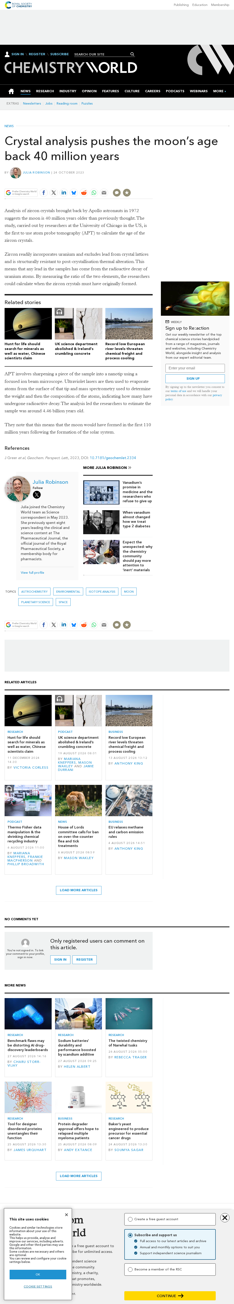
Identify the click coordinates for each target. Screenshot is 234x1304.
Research (15, 732)
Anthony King (128, 763)
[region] (38, 1254)
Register (37, 54)
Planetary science (35, 602)
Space (63, 602)
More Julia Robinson (105, 467)
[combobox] (103, 54)
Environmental (68, 591)
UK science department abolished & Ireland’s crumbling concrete (76, 349)
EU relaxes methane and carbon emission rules (126, 832)
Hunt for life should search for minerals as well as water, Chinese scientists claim (25, 351)
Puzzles (87, 103)
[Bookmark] (127, 193)
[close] (152, 182)
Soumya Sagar (129, 1150)
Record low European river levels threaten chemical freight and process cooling (125, 351)
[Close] (66, 1215)
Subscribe (59, 54)
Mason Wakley (79, 858)
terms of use (178, 391)
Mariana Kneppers (69, 761)
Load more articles (79, 890)
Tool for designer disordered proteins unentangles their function (25, 1131)
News (9, 126)
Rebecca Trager (130, 1057)
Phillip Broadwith (26, 864)
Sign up (193, 379)
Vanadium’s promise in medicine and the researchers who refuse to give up (138, 491)
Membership (220, 5)
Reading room (67, 103)
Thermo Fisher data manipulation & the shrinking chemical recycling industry (24, 834)
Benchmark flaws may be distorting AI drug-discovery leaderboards (28, 1045)
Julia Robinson (36, 172)
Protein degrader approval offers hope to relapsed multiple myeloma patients (78, 1131)
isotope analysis (102, 591)
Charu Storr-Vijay (24, 1063)
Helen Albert (77, 1067)
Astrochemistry (34, 591)
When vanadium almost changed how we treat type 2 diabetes (136, 519)
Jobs (49, 103)
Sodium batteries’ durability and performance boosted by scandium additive (77, 1047)
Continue (166, 1296)
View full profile (32, 573)
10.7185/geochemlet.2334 (113, 458)
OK (38, 1274)
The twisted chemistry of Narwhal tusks (128, 1042)
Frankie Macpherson (25, 858)
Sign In (17, 54)
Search (132, 54)
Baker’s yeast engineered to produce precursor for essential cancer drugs (129, 1131)
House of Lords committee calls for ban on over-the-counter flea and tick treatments (78, 836)
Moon (129, 591)
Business (116, 732)
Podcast (65, 732)
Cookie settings (38, 1286)
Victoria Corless (30, 768)
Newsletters (32, 103)
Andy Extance (78, 1150)
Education (199, 5)
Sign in (60, 960)
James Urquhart (30, 1150)
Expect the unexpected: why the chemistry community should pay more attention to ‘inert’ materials (137, 556)
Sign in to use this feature (130, 182)
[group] (218, 91)
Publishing (181, 5)
